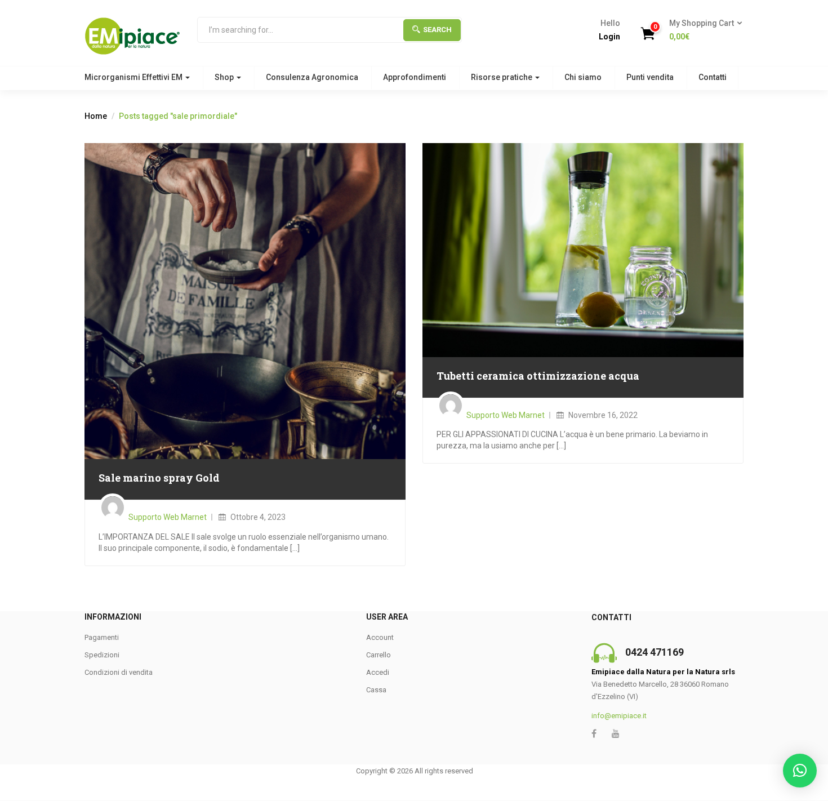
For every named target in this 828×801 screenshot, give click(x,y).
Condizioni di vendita (118, 672)
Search (437, 29)
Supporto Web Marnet (167, 517)
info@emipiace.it (619, 715)
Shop (225, 77)
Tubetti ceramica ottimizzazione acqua (538, 375)
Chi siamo (583, 77)
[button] (702, 30)
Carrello (378, 655)
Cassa (376, 690)
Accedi (377, 672)
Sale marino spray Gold (159, 477)
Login (609, 36)
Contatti (712, 77)
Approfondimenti (414, 77)
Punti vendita (650, 77)
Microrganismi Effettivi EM (134, 77)
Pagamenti (101, 637)
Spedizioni (101, 655)
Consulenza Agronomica (312, 77)
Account (380, 637)
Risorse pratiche (502, 77)
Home (95, 116)
